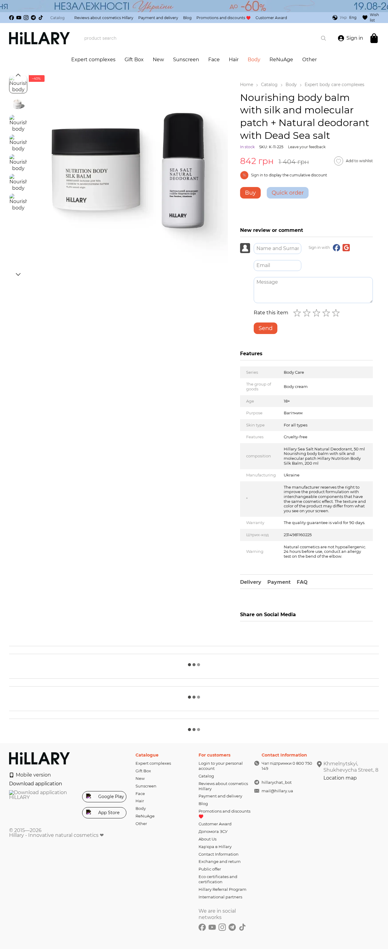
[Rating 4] (327, 312)
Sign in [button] (257, 175)
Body (254, 59)
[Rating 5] (337, 312)
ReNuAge (281, 59)
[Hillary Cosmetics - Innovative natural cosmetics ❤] (39, 758)
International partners (220, 896)
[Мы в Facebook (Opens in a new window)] (11, 17)
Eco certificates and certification (218, 879)
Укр (343, 17)
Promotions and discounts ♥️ (223, 17)
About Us (207, 839)
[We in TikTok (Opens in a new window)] (40, 17)
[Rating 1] (298, 312)
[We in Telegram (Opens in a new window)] (33, 17)
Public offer (210, 869)
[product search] (323, 38)
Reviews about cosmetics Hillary (103, 17)
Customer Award (271, 17)
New (158, 59)
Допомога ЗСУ (213, 831)
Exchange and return (220, 861)
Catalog (57, 17)
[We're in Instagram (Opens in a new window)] (26, 17)
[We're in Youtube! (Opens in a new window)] (18, 17)
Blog (187, 17)
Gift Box (134, 59)
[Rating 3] (318, 312)
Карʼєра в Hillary (215, 846)
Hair (234, 59)
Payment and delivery (158, 17)
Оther (309, 59)
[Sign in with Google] (346, 247)
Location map (340, 778)
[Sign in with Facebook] (336, 247)
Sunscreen (186, 59)
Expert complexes (93, 59)
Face (214, 59)
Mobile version (33, 775)
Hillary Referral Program (222, 889)
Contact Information (219, 854)
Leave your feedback (307, 147)
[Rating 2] (308, 312)
